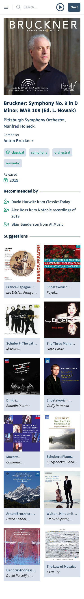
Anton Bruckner (18, 141)
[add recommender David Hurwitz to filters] (6, 202)
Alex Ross (19, 210)
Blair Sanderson (25, 224)
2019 (13, 180)
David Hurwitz (23, 202)
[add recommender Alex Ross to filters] (6, 210)
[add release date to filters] (6, 180)
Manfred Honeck (19, 126)
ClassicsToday (58, 202)
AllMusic (56, 224)
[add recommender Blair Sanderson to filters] (6, 224)
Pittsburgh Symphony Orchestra (34, 120)
